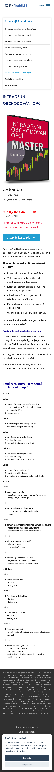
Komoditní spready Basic (16, 48)
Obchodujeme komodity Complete (20, 29)
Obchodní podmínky (27, 732)
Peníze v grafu (11, 85)
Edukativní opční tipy (14, 79)
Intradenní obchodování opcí (18, 73)
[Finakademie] (16, 5)
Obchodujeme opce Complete (18, 60)
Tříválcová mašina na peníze (18, 54)
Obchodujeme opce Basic (16, 66)
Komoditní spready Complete (18, 41)
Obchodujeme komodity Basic (18, 35)
